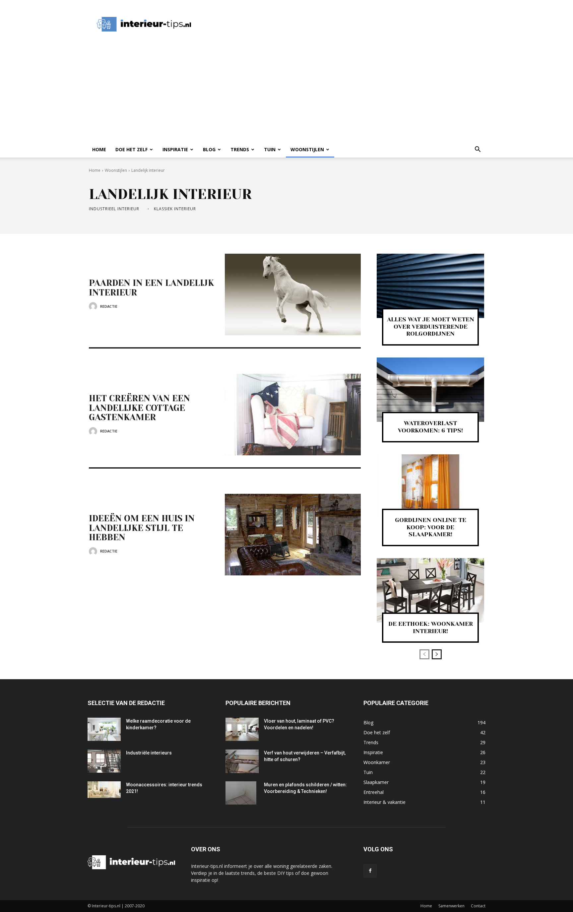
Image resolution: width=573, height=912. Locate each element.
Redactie (108, 306)
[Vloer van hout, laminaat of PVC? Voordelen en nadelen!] (242, 729)
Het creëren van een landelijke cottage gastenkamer (139, 407)
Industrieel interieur (114, 209)
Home (99, 149)
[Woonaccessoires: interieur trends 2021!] (104, 789)
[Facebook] (370, 871)
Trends (239, 149)
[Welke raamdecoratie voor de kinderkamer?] (104, 729)
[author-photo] (94, 306)
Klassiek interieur (175, 209)
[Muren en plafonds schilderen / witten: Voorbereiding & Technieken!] (240, 793)
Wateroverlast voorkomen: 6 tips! (430, 427)
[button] (477, 150)
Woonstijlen (307, 149)
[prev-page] (424, 654)
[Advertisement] (321, 24)
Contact (478, 906)
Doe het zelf (131, 149)
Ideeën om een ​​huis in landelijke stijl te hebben (142, 527)
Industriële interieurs (149, 752)
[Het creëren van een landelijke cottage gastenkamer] (293, 414)
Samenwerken (451, 906)
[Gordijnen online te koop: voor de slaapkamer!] (430, 486)
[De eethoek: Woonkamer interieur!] (430, 590)
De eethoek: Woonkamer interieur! (430, 627)
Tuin (270, 149)
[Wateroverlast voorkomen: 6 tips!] (430, 390)
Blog (209, 149)
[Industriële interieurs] (104, 761)
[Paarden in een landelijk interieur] (293, 294)
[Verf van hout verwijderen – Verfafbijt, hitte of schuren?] (242, 761)
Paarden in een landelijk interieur (151, 287)
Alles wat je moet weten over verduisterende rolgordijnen (430, 326)
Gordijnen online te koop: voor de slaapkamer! (430, 527)
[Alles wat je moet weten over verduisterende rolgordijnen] (430, 286)
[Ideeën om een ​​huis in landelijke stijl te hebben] (293, 534)
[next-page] (437, 654)
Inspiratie (175, 149)
